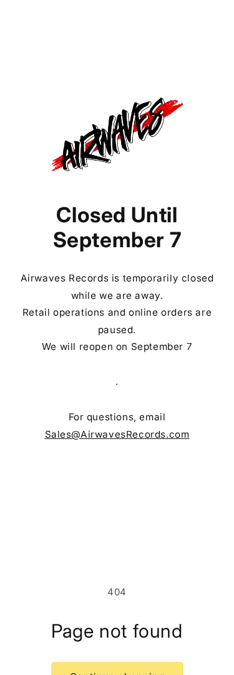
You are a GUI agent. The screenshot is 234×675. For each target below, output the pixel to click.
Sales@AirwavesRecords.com (117, 434)
